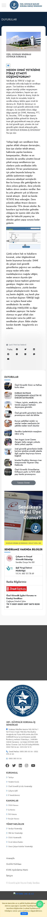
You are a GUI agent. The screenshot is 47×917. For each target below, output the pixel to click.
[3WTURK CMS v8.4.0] (23, 893)
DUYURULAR (11, 377)
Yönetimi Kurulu (13, 782)
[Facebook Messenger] (17, 354)
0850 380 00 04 (15, 758)
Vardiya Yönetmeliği (15, 828)
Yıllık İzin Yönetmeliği (15, 833)
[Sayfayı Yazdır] (8, 65)
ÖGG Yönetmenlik (14, 837)
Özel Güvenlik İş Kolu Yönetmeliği (20, 786)
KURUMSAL (12, 772)
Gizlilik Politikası (13, 864)
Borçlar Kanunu (13, 818)
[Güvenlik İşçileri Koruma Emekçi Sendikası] (23, 5)
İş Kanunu (11, 810)
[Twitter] (25, 349)
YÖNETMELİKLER (15, 824)
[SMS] (34, 354)
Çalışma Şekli (13, 791)
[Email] (8, 359)
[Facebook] (17, 349)
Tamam (24, 913)
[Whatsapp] (25, 354)
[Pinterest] (8, 354)
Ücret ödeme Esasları (15, 842)
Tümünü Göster (23, 482)
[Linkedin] (34, 349)
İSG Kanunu (12, 814)
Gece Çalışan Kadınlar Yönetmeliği (20, 846)
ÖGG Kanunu (13, 805)
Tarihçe (10, 777)
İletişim (9, 875)
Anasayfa (10, 858)
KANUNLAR (12, 800)
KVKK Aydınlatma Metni (17, 869)
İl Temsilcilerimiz (14, 795)
